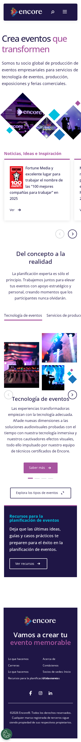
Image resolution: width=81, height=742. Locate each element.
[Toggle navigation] (65, 12)
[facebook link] (30, 693)
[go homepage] (27, 12)
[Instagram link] (40, 693)
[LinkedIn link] (50, 693)
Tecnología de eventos (23, 315)
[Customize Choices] (6, 734)
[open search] (53, 12)
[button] (59, 233)
